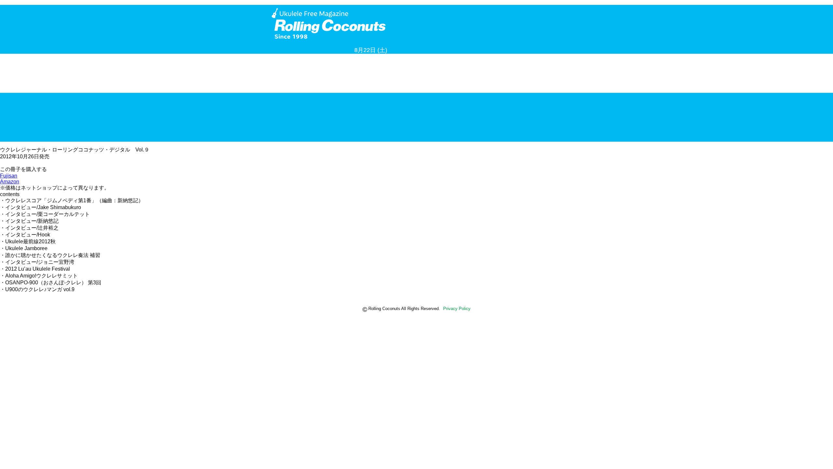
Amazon (9, 181)
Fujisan (8, 175)
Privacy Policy (457, 308)
